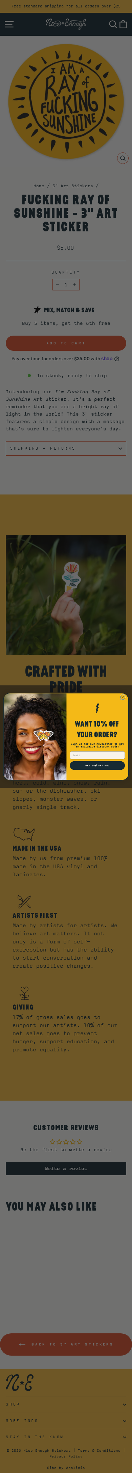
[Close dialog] (122, 697)
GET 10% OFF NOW (97, 765)
